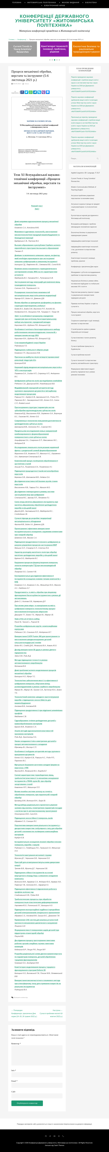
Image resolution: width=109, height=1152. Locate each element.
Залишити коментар (21, 997)
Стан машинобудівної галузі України (30, 343)
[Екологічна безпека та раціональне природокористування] (86, 49)
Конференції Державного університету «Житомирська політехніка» (54, 21)
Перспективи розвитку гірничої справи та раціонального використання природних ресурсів (85, 295)
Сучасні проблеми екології (80, 355)
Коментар (16, 1044)
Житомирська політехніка (41, 2)
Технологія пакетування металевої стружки (33, 855)
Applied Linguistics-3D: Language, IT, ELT (85, 173)
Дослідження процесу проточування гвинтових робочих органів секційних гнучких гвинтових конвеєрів (35, 944)
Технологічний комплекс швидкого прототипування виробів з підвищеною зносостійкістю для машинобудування (37, 700)
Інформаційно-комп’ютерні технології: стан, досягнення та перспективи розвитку (84, 249)
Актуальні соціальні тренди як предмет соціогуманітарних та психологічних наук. (85, 207)
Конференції (22, 39)
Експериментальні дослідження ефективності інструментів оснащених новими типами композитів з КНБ (38, 579)
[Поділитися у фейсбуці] (22, 92)
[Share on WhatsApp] (31, 92)
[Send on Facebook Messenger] (48, 92)
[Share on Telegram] (35, 92)
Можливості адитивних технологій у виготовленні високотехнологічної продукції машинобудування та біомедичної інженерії (37, 235)
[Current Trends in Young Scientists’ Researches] (22, 49)
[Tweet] (26, 92)
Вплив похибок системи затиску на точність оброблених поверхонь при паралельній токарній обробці (36, 795)
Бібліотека (91, 2)
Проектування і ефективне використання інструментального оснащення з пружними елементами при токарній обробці (38, 532)
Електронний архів (54, 5)
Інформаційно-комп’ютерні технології (84, 241)
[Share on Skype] (39, 92)
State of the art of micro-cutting (27, 619)
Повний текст (37, 206)
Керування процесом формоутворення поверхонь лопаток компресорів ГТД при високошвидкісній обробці (36, 566)
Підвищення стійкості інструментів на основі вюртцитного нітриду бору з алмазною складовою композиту (36, 876)
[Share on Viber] (43, 92)
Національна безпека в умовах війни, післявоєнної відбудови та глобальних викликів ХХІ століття (85, 283)
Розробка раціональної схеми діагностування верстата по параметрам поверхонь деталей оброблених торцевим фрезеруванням (38, 957)
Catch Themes (59, 1145)
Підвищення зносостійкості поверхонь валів (34, 818)
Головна (16, 2)
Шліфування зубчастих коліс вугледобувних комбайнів (38, 381)
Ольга (27, 84)
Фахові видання (70, 2)
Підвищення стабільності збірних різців (31, 350)
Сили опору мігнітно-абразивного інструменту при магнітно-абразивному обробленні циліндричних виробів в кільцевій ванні (36, 505)
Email (14, 1081)
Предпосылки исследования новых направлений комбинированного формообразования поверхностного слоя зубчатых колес (36, 434)
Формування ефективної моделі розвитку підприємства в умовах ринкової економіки (83, 372)
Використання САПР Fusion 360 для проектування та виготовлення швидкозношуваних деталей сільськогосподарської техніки (37, 639)
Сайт (13, 1092)
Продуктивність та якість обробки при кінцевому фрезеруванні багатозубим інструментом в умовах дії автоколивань (38, 595)
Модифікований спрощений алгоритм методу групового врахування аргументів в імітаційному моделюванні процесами (36, 391)
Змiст (37, 209)
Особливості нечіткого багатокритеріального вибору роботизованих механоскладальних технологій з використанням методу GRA (37, 332)
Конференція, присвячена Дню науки (84, 266)
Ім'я (13, 1070)
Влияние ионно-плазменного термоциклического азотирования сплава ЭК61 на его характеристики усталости (36, 272)
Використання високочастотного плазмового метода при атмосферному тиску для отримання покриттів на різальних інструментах (38, 984)
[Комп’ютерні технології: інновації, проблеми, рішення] (54, 49)
